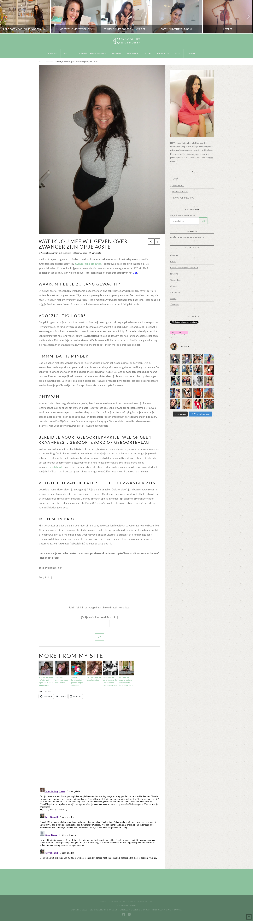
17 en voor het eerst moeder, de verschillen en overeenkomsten (110, 681)
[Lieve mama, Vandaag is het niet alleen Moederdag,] (198, 381)
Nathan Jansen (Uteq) (140, 901)
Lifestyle (174, 273)
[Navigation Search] (203, 53)
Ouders (173, 286)
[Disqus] (99, 743)
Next (247, 17)
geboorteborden (55, 466)
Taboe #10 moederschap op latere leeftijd (61, 680)
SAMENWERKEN (180, 191)
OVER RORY (178, 185)
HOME (175, 179)
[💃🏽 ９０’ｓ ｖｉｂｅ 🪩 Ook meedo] (198, 404)
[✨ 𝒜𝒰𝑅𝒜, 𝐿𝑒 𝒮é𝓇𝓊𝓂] (209, 381)
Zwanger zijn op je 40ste (88, 263)
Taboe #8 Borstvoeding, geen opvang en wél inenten (77, 681)
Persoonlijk (45, 253)
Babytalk (174, 255)
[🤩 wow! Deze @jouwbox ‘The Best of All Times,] (187, 359)
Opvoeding (175, 280)
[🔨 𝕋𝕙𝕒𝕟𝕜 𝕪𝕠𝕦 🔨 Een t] (187, 404)
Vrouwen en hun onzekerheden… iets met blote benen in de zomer (126, 681)
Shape (173, 298)
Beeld (173, 261)
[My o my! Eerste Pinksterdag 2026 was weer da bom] (209, 370)
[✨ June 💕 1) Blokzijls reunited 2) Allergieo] (198, 359)
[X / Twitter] (129, 914)
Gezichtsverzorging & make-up (184, 267)
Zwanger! (54, 253)
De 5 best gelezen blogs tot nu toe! (94, 678)
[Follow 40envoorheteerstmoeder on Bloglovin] (179, 332)
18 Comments (95, 253)
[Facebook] (123, 914)
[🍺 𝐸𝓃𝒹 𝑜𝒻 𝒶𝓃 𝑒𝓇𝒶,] (175, 381)
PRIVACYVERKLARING (183, 197)
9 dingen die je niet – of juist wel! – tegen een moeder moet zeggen (46, 681)
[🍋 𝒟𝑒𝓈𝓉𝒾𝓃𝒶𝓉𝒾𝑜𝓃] (175, 370)
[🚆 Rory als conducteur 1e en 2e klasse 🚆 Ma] (175, 359)
